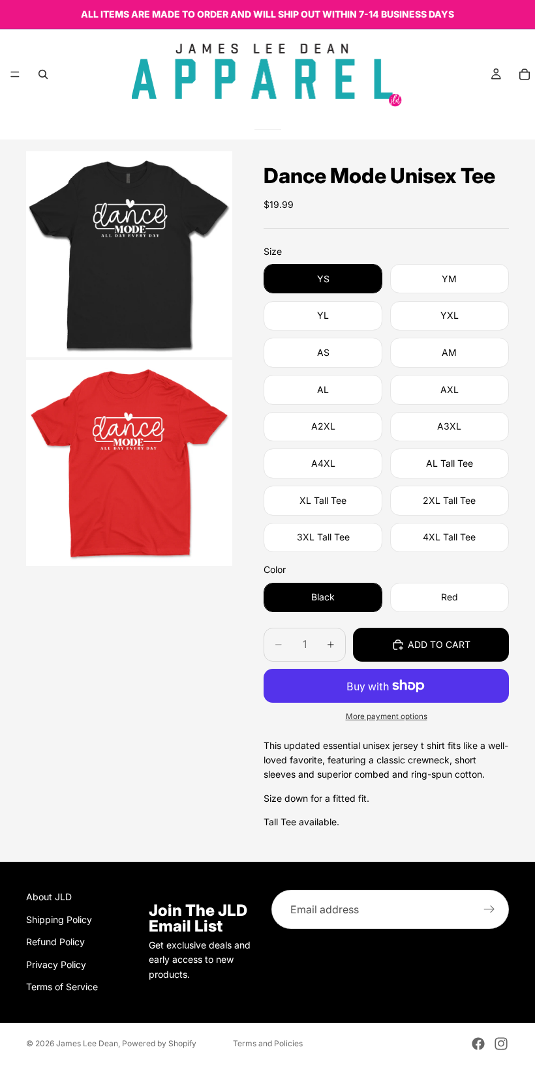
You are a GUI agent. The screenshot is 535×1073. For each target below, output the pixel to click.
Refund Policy (55, 941)
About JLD (49, 896)
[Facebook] (478, 1043)
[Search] (43, 74)
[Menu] (15, 74)
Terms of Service (62, 986)
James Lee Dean (87, 1043)
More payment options (386, 716)
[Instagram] (501, 1043)
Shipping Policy (59, 919)
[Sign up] (489, 909)
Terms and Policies (268, 1043)
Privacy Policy (56, 964)
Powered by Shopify (159, 1043)
